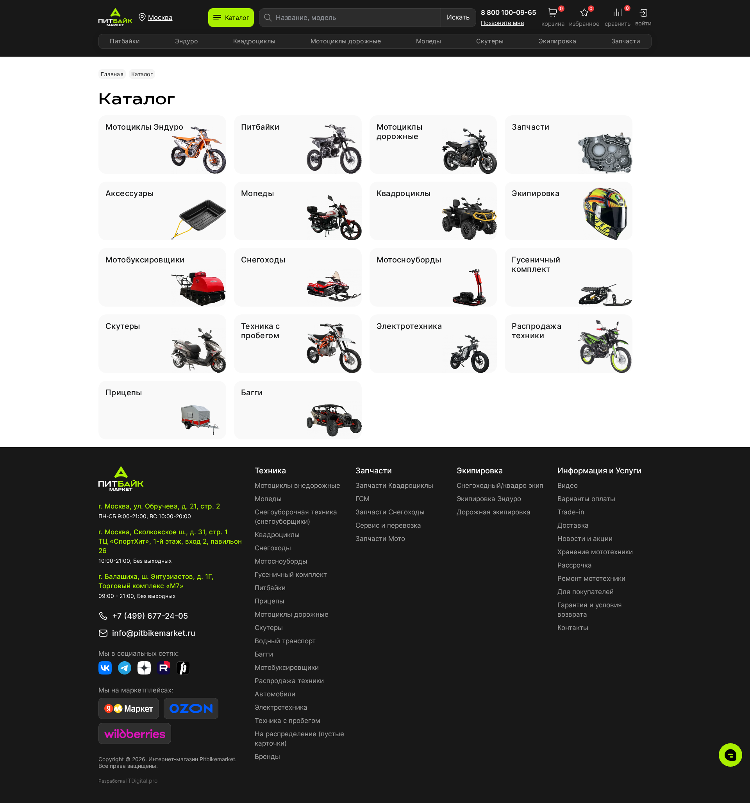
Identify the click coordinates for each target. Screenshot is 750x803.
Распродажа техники (289, 681)
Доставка (573, 525)
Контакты (572, 628)
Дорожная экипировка (493, 512)
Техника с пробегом (287, 720)
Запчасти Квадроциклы (394, 485)
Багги (264, 654)
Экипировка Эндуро (489, 499)
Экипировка (557, 41)
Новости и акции (584, 538)
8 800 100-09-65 (508, 12)
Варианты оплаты (586, 499)
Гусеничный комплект (291, 574)
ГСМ (362, 499)
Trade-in (570, 512)
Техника (270, 470)
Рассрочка (574, 565)
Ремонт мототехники (591, 578)
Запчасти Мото (380, 538)
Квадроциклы (254, 41)
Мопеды (428, 41)
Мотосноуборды (281, 561)
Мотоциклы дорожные (346, 41)
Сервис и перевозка (388, 525)
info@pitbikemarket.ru (153, 633)
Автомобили (275, 694)
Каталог (142, 74)
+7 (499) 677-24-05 (150, 616)
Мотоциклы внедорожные (297, 485)
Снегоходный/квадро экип (500, 485)
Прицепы (269, 601)
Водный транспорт (285, 641)
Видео (567, 485)
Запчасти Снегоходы (390, 512)
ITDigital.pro (141, 780)
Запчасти (625, 41)
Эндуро (186, 41)
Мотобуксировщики (287, 667)
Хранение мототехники (595, 552)
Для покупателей (585, 592)
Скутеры (490, 41)
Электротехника (281, 707)
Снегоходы (273, 548)
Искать (458, 17)
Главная (112, 74)
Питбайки (125, 41)
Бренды (267, 756)
